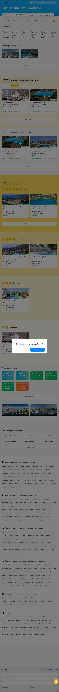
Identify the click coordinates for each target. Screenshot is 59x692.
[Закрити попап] (45, 341)
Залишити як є (21, 350)
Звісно (37, 350)
